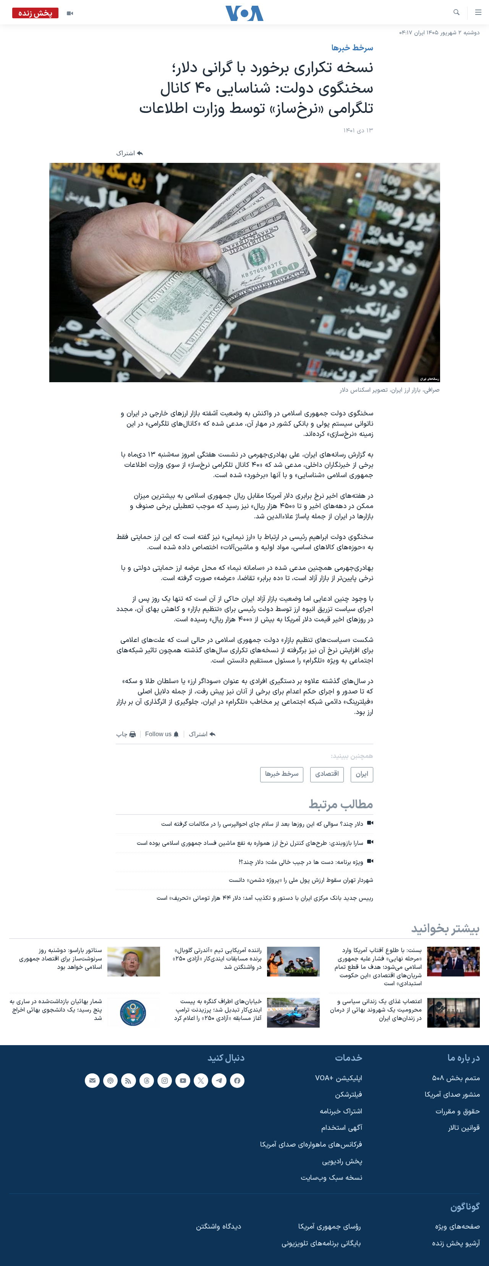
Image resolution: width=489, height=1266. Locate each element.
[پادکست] (110, 1080)
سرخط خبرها (352, 48)
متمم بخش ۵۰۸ (456, 1078)
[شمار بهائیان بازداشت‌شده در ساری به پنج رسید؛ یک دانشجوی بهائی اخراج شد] (133, 1013)
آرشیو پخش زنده (456, 1244)
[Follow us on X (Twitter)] (201, 1080)
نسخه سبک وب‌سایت (331, 1178)
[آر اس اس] (128, 1080)
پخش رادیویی (342, 1162)
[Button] (129, 153)
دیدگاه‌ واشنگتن (218, 1227)
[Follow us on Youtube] (182, 1080)
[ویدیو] (69, 13)
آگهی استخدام (341, 1128)
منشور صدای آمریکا (452, 1095)
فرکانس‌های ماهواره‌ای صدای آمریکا (311, 1145)
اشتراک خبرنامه (341, 1112)
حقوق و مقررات (458, 1112)
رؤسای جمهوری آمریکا (329, 1227)
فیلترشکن (348, 1095)
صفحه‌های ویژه (457, 1227)
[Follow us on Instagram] (164, 1080)
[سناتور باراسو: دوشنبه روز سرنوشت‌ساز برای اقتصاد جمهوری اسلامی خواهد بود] (133, 961)
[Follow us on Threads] (146, 1080)
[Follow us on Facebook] (237, 1080)
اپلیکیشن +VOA (338, 1078)
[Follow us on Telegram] (219, 1080)
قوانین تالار (464, 1128)
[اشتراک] (92, 1080)
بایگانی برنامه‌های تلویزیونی (321, 1244)
